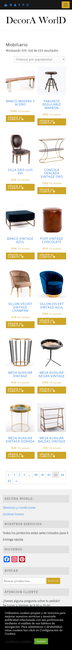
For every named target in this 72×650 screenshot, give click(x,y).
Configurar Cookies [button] (18, 641)
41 (42, 475)
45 (9, 481)
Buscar (53, 581)
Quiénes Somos (13, 514)
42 (49, 475)
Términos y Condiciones (19, 507)
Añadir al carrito (15, 118)
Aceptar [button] (41, 641)
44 (62, 475)
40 (36, 475)
